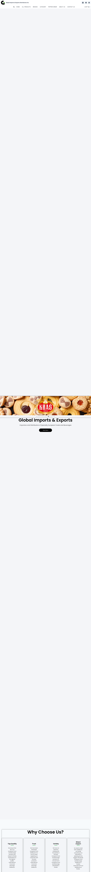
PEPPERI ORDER (52, 7)
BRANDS (35, 7)
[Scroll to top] (86, 869)
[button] (36, 416)
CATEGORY (43, 7)
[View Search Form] (14, 7)
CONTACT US (71, 7)
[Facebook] (86, 2)
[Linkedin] (89, 2)
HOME (18, 7)
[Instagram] (82, 2)
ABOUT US (62, 7)
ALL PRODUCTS (26, 7)
